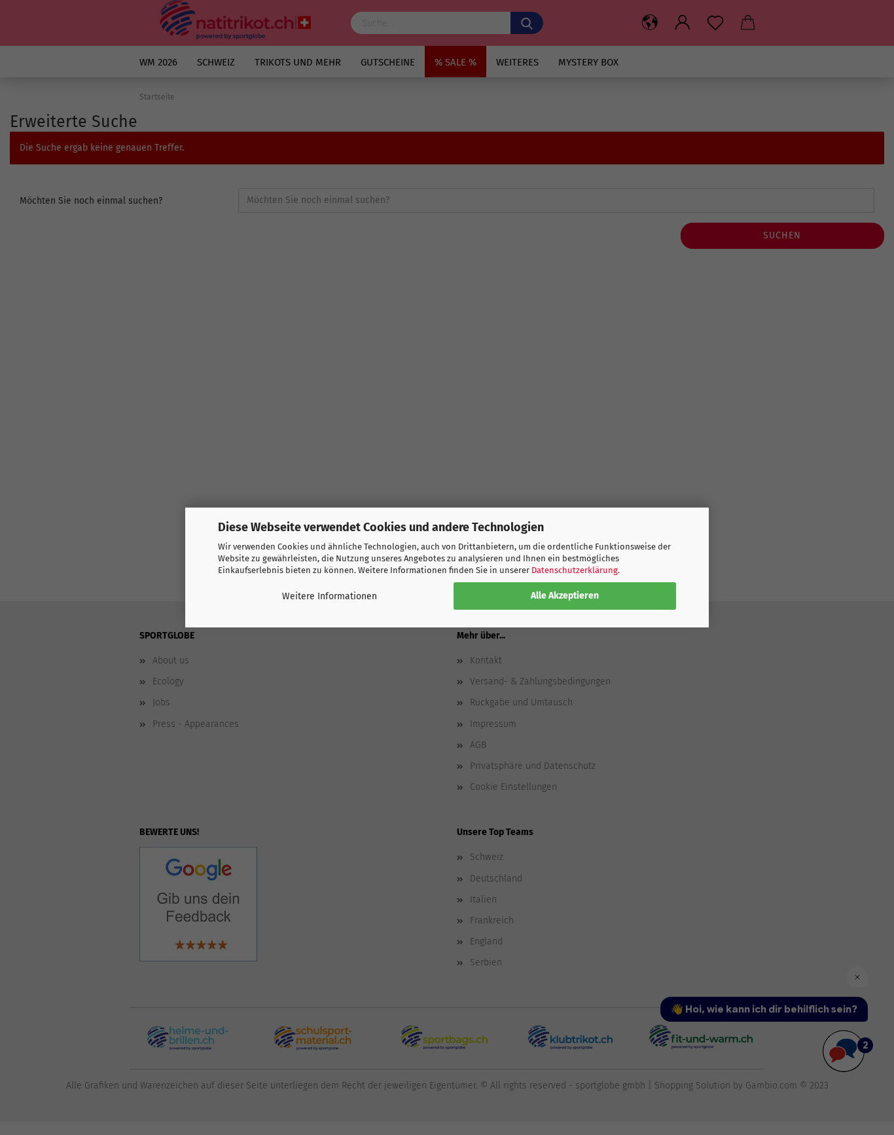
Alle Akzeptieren (565, 595)
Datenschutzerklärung (574, 570)
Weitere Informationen (329, 596)
